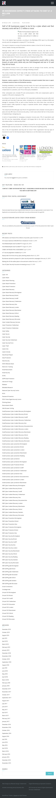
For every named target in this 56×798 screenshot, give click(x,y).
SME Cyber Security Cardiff (9, 542)
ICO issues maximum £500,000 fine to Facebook (15, 241)
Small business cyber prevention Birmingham (14, 444)
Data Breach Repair (7, 355)
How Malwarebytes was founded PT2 (12, 243)
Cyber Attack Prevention (8, 283)
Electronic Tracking (7, 367)
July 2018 (4, 668)
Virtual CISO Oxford (7, 613)
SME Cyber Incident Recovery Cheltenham (13, 494)
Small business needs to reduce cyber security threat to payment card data (27, 156)
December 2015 (6, 760)
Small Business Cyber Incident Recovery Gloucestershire (17, 426)
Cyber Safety (5, 331)
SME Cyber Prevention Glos (9, 524)
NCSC (3, 393)
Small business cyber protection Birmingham (14, 462)
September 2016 (6, 733)
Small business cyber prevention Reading (13, 456)
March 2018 (5, 680)
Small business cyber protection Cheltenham (14, 470)
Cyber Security (16, 22)
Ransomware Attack (7, 405)
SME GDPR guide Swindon (9, 580)
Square (16, 795)
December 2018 (6, 653)
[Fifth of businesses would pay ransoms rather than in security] (10, 149)
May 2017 (4, 709)
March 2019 (5, 644)
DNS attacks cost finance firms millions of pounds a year (17, 238)
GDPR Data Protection (8, 378)
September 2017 (6, 697)
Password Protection (8, 396)
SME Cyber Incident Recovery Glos (11, 497)
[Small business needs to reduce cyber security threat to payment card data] (28, 149)
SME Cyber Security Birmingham (11, 536)
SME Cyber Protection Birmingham (11, 527)
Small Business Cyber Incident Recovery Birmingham (16, 411)
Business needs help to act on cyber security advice (44, 155)
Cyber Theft (26, 166)
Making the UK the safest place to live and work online (17, 261)
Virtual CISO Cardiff (7, 598)
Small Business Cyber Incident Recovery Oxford (15, 435)
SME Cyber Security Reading (10, 557)
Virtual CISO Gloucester (8, 604)
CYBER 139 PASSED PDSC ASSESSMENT (13, 249)
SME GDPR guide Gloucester (10, 574)
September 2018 (6, 662)
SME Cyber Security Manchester (11, 551)
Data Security (5, 361)
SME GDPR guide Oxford (8, 577)
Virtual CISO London (7, 607)
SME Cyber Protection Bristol (10, 530)
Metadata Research (7, 387)
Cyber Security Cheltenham (9, 340)
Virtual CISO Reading (7, 616)
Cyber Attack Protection (8, 286)
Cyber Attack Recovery (8, 289)
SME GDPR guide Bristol (8, 569)
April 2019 (5, 641)
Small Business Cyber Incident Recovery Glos (14, 423)
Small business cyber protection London (13, 479)
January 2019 (5, 650)
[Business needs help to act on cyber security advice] (45, 149)
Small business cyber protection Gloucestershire (15, 476)
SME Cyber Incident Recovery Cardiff (12, 491)
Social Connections (7, 586)
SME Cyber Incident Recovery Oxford (12, 509)
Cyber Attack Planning (8, 280)
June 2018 (5, 671)
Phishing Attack (6, 402)
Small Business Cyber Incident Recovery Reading (15, 438)
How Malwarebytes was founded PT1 (12, 246)
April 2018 (5, 677)
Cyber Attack (6, 166)
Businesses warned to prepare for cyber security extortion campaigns (21, 258)
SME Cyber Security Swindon (10, 560)
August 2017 (5, 700)
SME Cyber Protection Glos (9, 533)
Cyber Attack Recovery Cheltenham (11, 301)
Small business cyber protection (11, 459)
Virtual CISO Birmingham (9, 592)
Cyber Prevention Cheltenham (10, 325)
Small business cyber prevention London (13, 450)
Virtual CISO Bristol (7, 595)
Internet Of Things (7, 381)
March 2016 (5, 751)
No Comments (27, 22)
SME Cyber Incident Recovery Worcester (13, 515)
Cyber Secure (5, 334)
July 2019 (4, 638)
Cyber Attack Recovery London (10, 307)
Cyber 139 (5, 274)
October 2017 (6, 695)
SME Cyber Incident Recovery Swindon (12, 512)
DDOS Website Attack (8, 364)
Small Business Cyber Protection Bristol (13, 465)
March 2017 (5, 715)
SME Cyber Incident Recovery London (12, 503)
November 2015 (6, 763)
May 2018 (4, 674)
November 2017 (6, 692)
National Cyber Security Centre (10, 390)
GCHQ (3, 375)
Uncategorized (38, 166)
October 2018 (6, 659)
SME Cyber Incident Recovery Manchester (13, 506)
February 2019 (6, 647)
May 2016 (4, 745)
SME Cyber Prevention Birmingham (12, 518)
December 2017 (6, 689)
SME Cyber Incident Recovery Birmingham (13, 485)
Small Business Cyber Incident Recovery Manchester (16, 432)
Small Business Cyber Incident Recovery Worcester (16, 441)
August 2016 (5, 736)
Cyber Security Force (19, 166)
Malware (4, 384)
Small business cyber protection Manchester (14, 482)
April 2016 (5, 748)
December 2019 (6, 629)
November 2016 (6, 727)
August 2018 (5, 665)
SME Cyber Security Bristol (9, 539)
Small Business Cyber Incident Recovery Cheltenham (16, 420)
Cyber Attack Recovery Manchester (11, 310)
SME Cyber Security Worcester (10, 563)
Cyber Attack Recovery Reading (10, 316)
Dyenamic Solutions (45, 783)
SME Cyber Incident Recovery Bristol (12, 488)
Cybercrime (5, 349)
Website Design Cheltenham (18, 783)
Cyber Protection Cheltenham (10, 328)
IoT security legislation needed (10, 252)
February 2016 (6, 754)
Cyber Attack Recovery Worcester (11, 319)
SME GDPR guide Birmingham (10, 566)
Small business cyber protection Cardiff (13, 468)
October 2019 (6, 632)
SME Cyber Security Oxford (9, 554)
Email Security (6, 372)
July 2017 (4, 703)
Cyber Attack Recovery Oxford (10, 313)
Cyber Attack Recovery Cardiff (10, 298)
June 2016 (5, 742)
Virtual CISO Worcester (8, 619)
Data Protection (32, 166)
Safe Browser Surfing (8, 408)
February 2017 (6, 718)
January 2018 (5, 686)
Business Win (20, 787)
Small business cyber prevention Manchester (14, 453)
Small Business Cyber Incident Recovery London (15, 429)
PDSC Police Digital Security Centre (11, 399)
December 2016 (6, 724)
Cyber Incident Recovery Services (11, 322)
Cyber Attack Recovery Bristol (10, 295)
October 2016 (6, 730)
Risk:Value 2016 (36, 40)
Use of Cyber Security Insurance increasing (14, 264)
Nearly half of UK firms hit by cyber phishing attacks (16, 255)
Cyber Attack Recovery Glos (9, 304)
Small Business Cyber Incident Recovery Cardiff (15, 417)
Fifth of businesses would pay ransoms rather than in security (9, 155)
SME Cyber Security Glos (8, 545)
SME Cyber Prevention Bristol (10, 521)
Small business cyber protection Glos (12, 473)
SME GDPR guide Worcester (9, 583)
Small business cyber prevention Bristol (13, 447)
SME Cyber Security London (9, 548)
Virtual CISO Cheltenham (9, 601)
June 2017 (5, 706)
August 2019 (5, 635)
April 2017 (5, 712)
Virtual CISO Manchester (9, 610)
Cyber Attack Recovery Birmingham (11, 292)
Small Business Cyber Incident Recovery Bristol (15, 414)
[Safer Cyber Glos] (28, 222)
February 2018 (6, 683)
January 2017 (5, 721)
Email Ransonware (7, 369)
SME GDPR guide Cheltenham (10, 572)
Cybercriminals (6, 352)
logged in (14, 178)
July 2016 (4, 739)
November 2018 (6, 656)
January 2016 (5, 757)
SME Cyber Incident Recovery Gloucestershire (14, 500)
